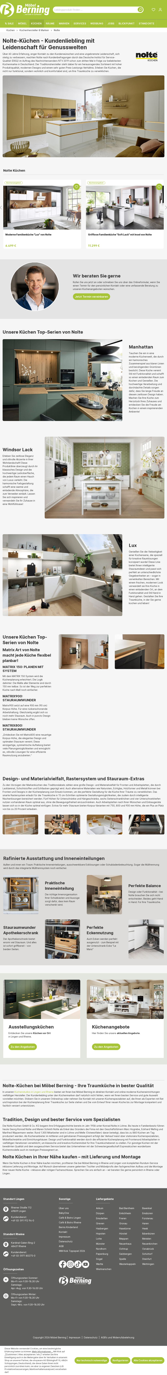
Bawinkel (147, 1208)
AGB (61, 1246)
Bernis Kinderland (68, 1227)
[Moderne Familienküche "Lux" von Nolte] (42, 208)
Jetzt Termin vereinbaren (91, 296)
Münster (100, 1243)
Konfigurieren (120, 1360)
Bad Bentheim (126, 1208)
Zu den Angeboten (23, 1046)
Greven (100, 1223)
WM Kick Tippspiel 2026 (72, 1251)
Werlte (99, 1264)
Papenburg (102, 1253)
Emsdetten (102, 1218)
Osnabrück (148, 1248)
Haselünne (125, 1228)
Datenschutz (66, 1241)
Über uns (64, 1208)
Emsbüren (147, 1213)
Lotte (99, 1238)
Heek (145, 1228)
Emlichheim (125, 1213)
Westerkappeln (127, 1264)
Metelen (146, 1238)
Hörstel (123, 1233)
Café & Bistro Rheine (70, 1222)
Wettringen (148, 1264)
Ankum (99, 1208)
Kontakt (63, 1232)
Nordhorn (101, 1248)
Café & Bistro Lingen (70, 1217)
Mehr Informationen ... (42, 1351)
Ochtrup (123, 1248)
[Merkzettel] (153, 9)
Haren (145, 1223)
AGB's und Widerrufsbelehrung (117, 1337)
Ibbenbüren (148, 1233)
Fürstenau (147, 1218)
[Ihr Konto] (160, 9)
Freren (122, 1218)
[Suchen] (140, 10)
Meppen (123, 1238)
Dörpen (100, 1213)
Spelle (122, 1259)
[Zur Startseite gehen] (25, 10)
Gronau (123, 1223)
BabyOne (64, 1213)
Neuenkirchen (149, 1243)
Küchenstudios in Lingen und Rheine (34, 1091)
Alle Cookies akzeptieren (148, 1360)
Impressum (64, 1236)
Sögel (99, 1259)
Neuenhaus (125, 1243)
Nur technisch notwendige (92, 1360)
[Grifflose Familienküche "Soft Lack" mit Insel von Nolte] (125, 208)
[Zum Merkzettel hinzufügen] (76, 187)
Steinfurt (147, 1259)
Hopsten (100, 1233)
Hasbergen (102, 1228)
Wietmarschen (103, 1269)
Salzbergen (125, 1253)
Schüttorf (147, 1253)
